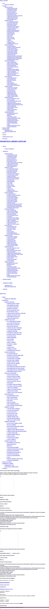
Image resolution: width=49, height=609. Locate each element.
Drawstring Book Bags (12, 120)
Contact (4, 132)
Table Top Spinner (11, 71)
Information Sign (11, 92)
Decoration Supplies (12, 119)
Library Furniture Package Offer (15, 104)
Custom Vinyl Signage (12, 87)
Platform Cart (10, 32)
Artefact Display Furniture (13, 47)
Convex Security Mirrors (13, 26)
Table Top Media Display (14, 389)
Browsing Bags (11, 114)
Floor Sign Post (11, 90)
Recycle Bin (10, 35)
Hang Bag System (11, 54)
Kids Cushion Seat (11, 79)
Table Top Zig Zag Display (13, 75)
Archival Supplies (12, 308)
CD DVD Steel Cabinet (13, 360)
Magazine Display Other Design (14, 58)
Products (4, 5)
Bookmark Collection (12, 113)
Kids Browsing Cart (12, 77)
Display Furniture (9, 44)
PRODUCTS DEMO (6, 127)
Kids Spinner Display (13, 403)
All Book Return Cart (13, 323)
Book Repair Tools (11, 14)
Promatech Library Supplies (13, 141)
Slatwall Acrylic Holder (13, 70)
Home (3, 3)
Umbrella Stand (11, 42)
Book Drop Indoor (11, 25)
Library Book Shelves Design (14, 103)
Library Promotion (9, 112)
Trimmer (9, 40)
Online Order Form (4, 584)
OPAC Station (10, 108)
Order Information (5, 582)
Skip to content (4, 0)
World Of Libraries (9, 4)
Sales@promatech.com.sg (6, 589)
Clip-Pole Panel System (12, 66)
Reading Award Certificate (13, 125)
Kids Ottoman (10, 82)
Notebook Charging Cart (13, 30)
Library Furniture (9, 97)
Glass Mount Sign (11, 91)
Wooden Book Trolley (12, 43)
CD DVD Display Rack (12, 48)
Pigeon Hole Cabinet (12, 109)
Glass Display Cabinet (12, 53)
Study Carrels (10, 110)
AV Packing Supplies (12, 10)
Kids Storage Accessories (13, 85)
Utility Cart (10, 41)
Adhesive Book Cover (12, 8)
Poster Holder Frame (12, 94)
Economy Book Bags (12, 121)
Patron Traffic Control (13, 31)
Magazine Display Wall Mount (14, 57)
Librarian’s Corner (5, 129)
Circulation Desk (11, 102)
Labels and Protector (12, 16)
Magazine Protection (12, 18)
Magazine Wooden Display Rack (14, 55)
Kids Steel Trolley (11, 80)
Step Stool (10, 36)
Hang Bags (9, 68)
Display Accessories (9, 60)
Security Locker (11, 38)
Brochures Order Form (10, 131)
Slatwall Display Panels (13, 69)
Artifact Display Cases (12, 64)
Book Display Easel (11, 65)
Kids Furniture (8, 76)
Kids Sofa (9, 81)
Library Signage (8, 86)
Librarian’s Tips (8, 130)
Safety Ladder (10, 37)
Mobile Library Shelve (12, 107)
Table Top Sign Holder (12, 96)
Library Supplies (9, 7)
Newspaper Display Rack (13, 59)
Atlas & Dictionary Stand (13, 98)
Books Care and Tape (12, 13)
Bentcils (9, 115)
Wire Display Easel (11, 74)
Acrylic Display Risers (12, 63)
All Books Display (11, 46)
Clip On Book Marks (12, 116)
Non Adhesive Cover (12, 9)
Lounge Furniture (12, 432)
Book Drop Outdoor (12, 24)
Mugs (8, 124)
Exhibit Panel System (12, 52)
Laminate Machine (11, 29)
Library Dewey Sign (11, 93)
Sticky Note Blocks (11, 126)
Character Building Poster (13, 118)
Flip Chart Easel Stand (12, 27)
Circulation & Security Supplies (15, 15)
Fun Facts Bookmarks (13, 455)
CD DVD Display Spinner (12, 49)
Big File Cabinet (11, 99)
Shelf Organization (12, 19)
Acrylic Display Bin (12, 374)
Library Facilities (9, 20)
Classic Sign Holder (12, 88)
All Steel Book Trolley (12, 21)
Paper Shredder (11, 337)
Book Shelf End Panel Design (14, 101)
